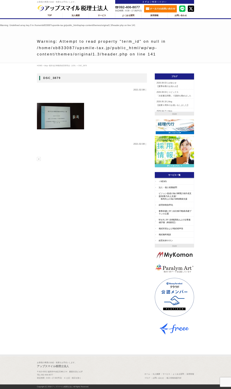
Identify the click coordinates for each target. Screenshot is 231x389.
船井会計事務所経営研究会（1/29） (63, 65)
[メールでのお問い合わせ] (160, 8)
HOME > (40, 65)
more (174, 113)
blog (45, 65)
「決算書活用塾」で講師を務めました (174, 94)
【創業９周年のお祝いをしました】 (173, 103)
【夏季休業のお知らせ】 (168, 84)
